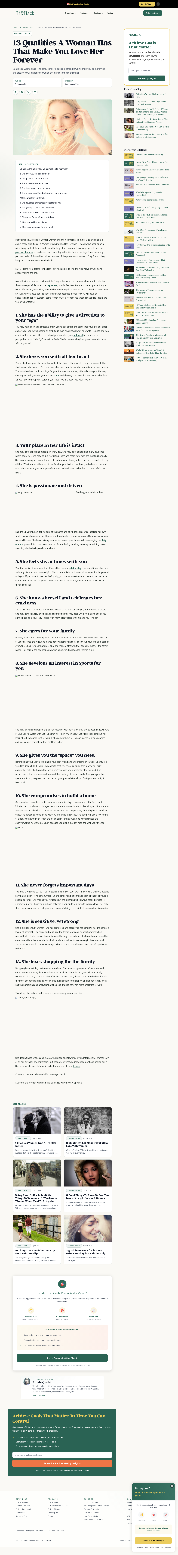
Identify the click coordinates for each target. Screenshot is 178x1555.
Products (84, 13)
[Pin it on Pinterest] (21, 92)
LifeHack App (53, 1502)
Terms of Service (125, 1541)
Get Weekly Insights (147, 78)
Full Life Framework (23, 1509)
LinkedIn (60, 1530)
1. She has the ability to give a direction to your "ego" (44, 168)
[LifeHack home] (25, 13)
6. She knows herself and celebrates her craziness (43, 193)
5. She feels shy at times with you (35, 188)
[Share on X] (28, 92)
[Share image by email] (101, 388)
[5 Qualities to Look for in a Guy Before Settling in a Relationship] (88, 1228)
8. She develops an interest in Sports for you (40, 202)
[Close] (158, 4)
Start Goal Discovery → (153, 1540)
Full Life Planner (54, 1509)
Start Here (69, 13)
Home (15, 28)
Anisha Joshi (20, 84)
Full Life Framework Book (57, 1505)
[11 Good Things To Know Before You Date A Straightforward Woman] (88, 1173)
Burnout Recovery (91, 1502)
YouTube (52, 1530)
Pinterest (40, 1530)
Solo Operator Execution (93, 1520)
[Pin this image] (87, 388)
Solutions (97, 13)
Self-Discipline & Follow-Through (96, 1505)
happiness (52, 285)
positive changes (24, 252)
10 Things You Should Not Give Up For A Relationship (35, 1252)
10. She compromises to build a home (37, 212)
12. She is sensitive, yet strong (34, 222)
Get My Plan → (147, 4)
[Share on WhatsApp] (96, 388)
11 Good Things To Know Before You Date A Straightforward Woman (87, 1197)
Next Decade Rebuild (92, 1516)
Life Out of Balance (91, 1513)
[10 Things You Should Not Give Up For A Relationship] (37, 1228)
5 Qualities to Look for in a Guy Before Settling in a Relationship (85, 1252)
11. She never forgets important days (37, 217)
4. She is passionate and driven (34, 183)
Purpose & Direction (92, 1509)
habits (56, 375)
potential (78, 334)
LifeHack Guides (22, 1502)
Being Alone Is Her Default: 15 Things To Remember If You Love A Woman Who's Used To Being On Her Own (36, 1199)
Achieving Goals (22, 1516)
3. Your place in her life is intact (34, 178)
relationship (75, 568)
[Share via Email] (35, 92)
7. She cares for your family (32, 197)
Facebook (20, 1530)
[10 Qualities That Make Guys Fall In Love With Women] (88, 1120)
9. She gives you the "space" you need (37, 207)
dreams (76, 1065)
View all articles (38, 1396)
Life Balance (20, 1513)
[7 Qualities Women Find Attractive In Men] (37, 1120)
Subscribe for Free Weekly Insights (62, 1463)
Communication (26, 28)
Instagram (30, 1530)
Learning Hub (53, 1513)
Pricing (110, 13)
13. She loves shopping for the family (37, 227)
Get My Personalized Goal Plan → (62, 1358)
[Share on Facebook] (15, 92)
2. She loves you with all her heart (35, 173)
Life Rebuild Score (23, 1505)
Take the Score (153, 13)
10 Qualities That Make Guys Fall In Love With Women (87, 1144)
